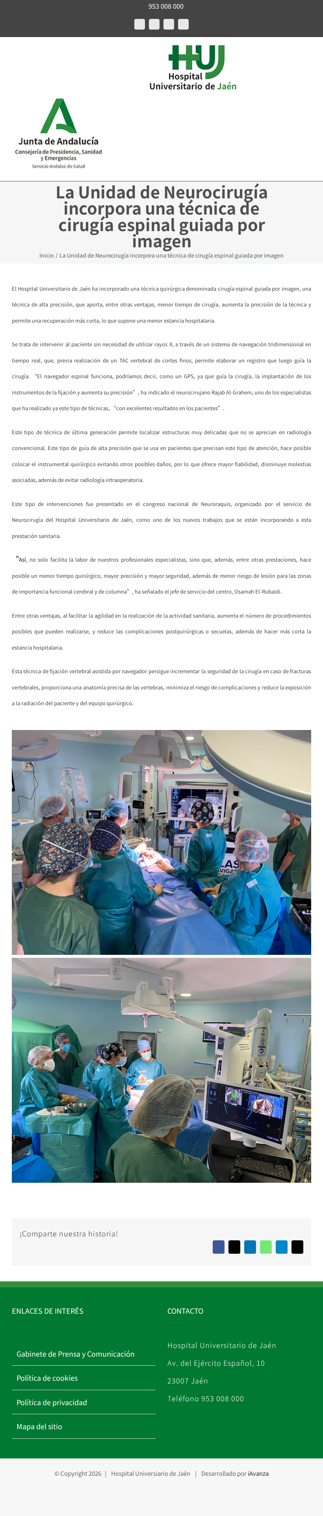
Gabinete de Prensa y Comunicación (76, 1353)
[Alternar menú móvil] (15, 54)
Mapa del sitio (39, 1426)
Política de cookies (47, 1377)
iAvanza (258, 1473)
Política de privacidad (52, 1402)
